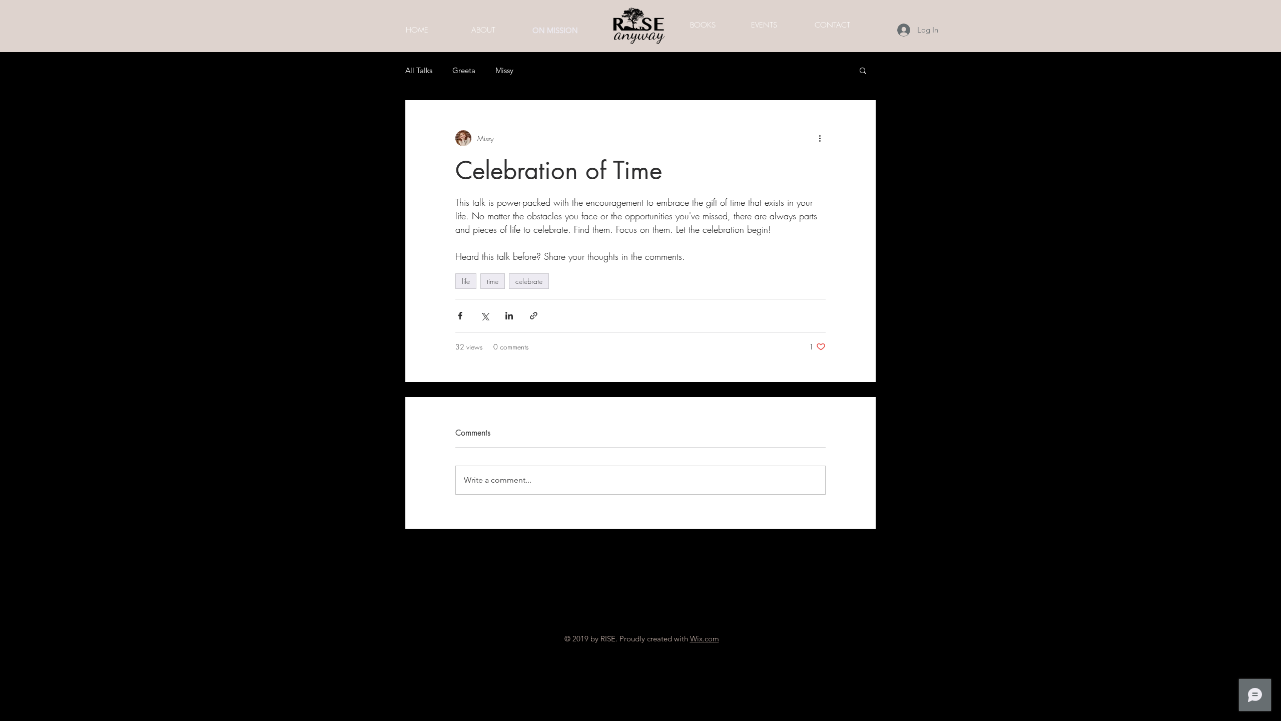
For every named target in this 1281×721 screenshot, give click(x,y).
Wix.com (704, 638)
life (466, 281)
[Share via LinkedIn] (509, 315)
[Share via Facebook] (460, 315)
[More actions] (820, 138)
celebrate (528, 281)
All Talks (418, 70)
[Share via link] (533, 315)
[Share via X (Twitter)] (484, 315)
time (492, 281)
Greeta (463, 70)
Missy (504, 70)
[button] (863, 70)
